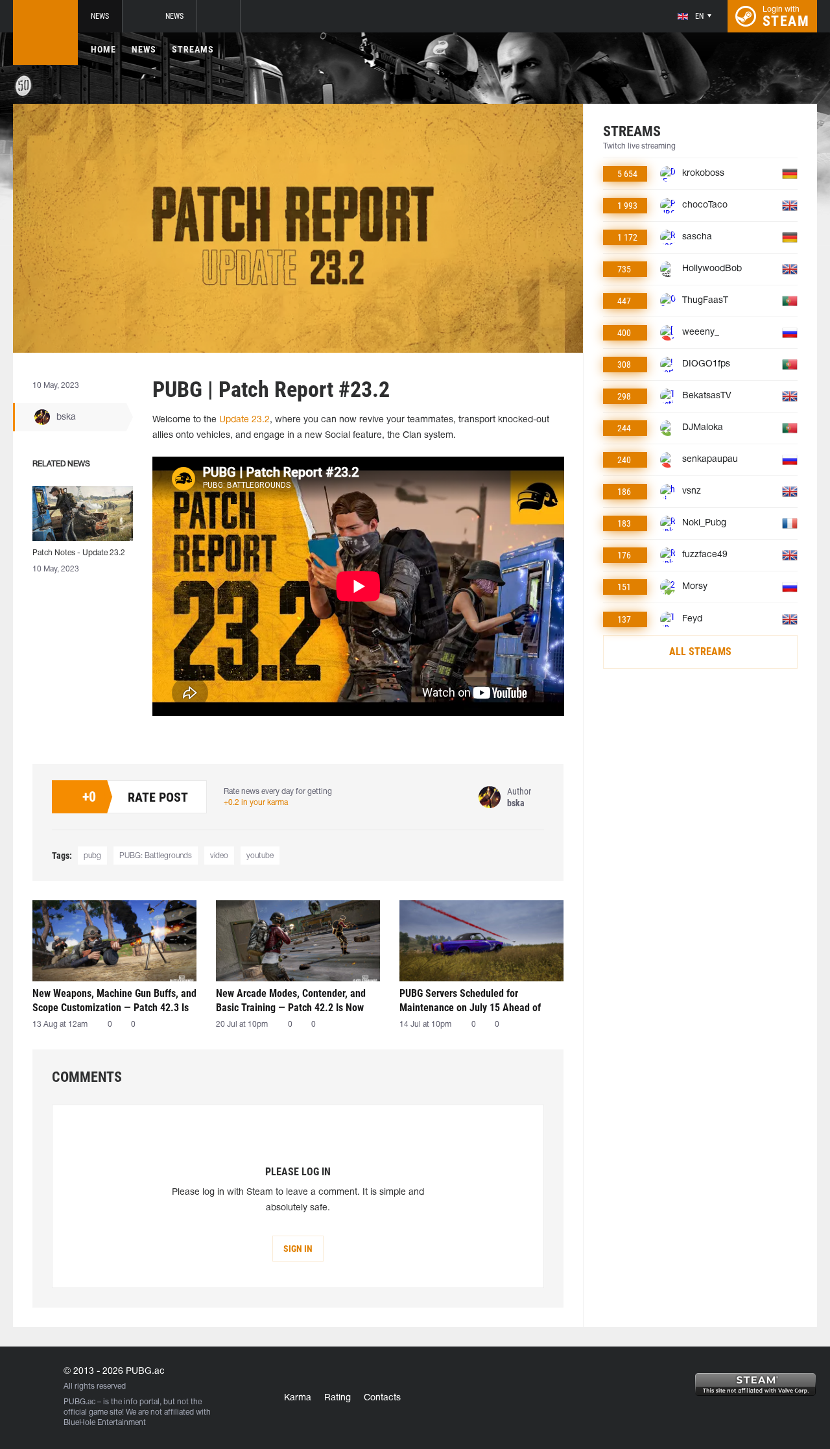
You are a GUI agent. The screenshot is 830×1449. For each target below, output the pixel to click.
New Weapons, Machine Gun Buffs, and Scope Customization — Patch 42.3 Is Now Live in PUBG (114, 1000)
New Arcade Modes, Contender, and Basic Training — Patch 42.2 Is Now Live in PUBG (291, 1000)
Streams (193, 49)
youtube (260, 855)
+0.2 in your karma (256, 802)
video (219, 855)
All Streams (700, 651)
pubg (92, 855)
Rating (337, 1398)
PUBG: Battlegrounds (155, 855)
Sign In (298, 1248)
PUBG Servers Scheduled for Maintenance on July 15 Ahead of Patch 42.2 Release (470, 1000)
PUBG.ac (79, 1402)
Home (103, 49)
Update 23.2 (244, 420)
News (100, 16)
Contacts (382, 1398)
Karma (297, 1398)
